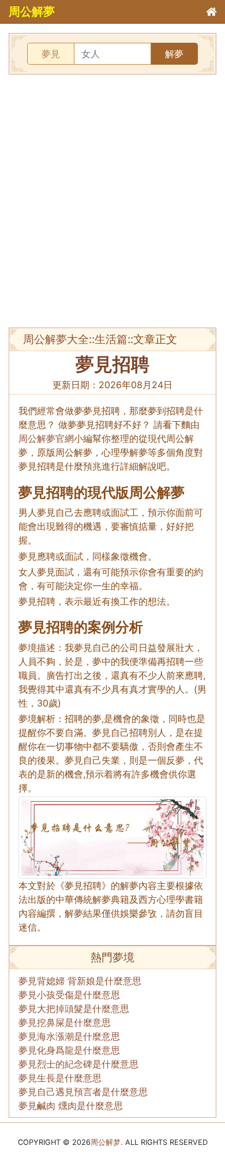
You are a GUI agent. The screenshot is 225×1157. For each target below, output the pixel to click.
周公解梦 (106, 1142)
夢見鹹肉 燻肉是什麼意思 (70, 1105)
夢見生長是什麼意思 (60, 1078)
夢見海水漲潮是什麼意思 (69, 1036)
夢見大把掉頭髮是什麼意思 (73, 1008)
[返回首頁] (211, 11)
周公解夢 (32, 11)
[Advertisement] (112, 201)
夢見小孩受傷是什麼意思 (69, 994)
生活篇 (111, 339)
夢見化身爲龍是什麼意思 (69, 1050)
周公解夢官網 (46, 438)
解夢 (174, 53)
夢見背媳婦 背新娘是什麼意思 (79, 981)
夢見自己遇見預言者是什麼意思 (83, 1092)
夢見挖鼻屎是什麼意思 (64, 1022)
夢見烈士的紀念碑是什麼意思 (78, 1064)
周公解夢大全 (56, 339)
